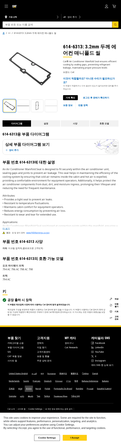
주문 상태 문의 (44, 360)
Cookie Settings (35, 409)
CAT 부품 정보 (15, 356)
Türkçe (47, 396)
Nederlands (14, 381)
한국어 (29, 388)
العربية (34, 373)
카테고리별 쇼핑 (16, 342)
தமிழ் (22, 396)
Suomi (26, 381)
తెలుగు (30, 396)
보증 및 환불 (43, 356)
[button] (96, 98)
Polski (47, 388)
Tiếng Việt (75, 396)
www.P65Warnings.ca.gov (37, 232)
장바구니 (69, 342)
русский (90, 388)
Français (36, 381)
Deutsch (48, 381)
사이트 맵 (12, 360)
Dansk (95, 373)
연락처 (40, 342)
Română (79, 388)
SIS (9, 351)
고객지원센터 (43, 351)
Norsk (38, 388)
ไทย (38, 396)
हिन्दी (76, 381)
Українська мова (60, 396)
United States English (18, 373)
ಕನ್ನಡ (20, 388)
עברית (68, 381)
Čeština (85, 373)
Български (51, 373)
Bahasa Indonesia (90, 381)
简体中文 (63, 373)
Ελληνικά (58, 381)
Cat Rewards (71, 347)
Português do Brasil (63, 388)
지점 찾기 (41, 347)
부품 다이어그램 (16, 347)
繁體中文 (74, 373)
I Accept (74, 437)
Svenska (12, 396)
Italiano (105, 381)
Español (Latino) (104, 388)
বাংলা (42, 373)
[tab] (9, 106)
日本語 (11, 388)
